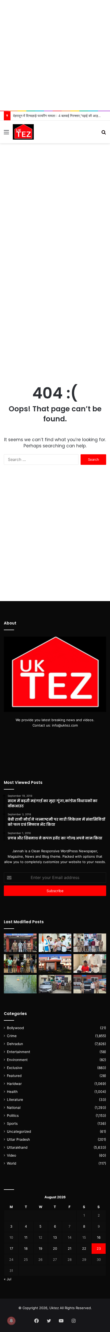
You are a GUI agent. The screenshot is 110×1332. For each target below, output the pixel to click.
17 (11, 1248)
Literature (15, 1100)
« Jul (7, 1279)
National (13, 1108)
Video (11, 1155)
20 (55, 1248)
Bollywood (15, 1028)
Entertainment (18, 1052)
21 (69, 1248)
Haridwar (14, 1084)
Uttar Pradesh (18, 1139)
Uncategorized (19, 1131)
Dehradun (15, 1044)
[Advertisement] (55, 55)
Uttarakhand (17, 1147)
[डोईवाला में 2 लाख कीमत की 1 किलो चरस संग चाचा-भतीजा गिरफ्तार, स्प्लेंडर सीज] (20, 963)
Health (12, 1092)
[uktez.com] (23, 132)
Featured (14, 1076)
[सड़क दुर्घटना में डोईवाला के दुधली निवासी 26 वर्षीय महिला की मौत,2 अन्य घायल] (20, 943)
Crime (12, 1036)
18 (26, 1248)
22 (84, 1248)
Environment (17, 1060)
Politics (13, 1115)
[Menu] (6, 134)
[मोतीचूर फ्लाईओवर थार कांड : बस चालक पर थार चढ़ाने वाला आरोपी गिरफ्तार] (89, 984)
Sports (12, 1123)
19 (40, 1248)
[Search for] (103, 134)
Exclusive (14, 1068)
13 (55, 1237)
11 (25, 1237)
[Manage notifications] (11, 1321)
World (11, 1163)
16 (99, 1237)
